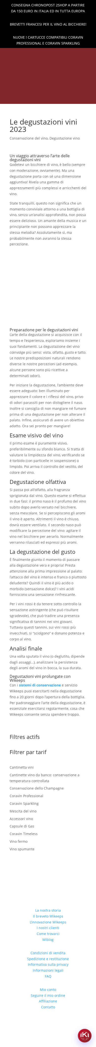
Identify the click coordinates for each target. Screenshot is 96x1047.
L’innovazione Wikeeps (48, 922)
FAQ (48, 976)
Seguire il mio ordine (48, 995)
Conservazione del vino (29, 138)
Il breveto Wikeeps (48, 916)
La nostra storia (48, 910)
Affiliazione (48, 1001)
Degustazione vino (64, 138)
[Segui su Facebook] (44, 54)
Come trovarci (48, 933)
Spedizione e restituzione (48, 958)
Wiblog (48, 939)
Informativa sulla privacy (48, 964)
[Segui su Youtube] (60, 54)
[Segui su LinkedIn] (35, 54)
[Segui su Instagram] (52, 54)
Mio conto (48, 989)
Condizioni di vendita (48, 953)
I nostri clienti (48, 927)
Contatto (48, 1007)
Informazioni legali (48, 970)
